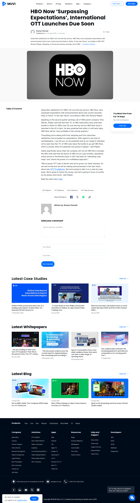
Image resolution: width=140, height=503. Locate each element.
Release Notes (95, 450)
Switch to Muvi (75, 455)
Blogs (73, 437)
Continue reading (89, 44)
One (26, 423)
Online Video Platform (38, 458)
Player (78, 423)
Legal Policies (16, 458)
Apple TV (54, 448)
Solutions (68, 4)
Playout (44, 423)
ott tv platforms (72, 190)
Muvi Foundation (17, 462)
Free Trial (116, 4)
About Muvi (15, 437)
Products (39, 4)
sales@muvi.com (56, 481)
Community (94, 443)
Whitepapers (75, 444)
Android (53, 441)
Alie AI (49, 4)
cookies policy (22, 500)
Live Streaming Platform (39, 451)
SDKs (112, 441)
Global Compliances (18, 455)
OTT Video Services (87, 190)
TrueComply (53, 423)
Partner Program (17, 444)
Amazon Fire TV (56, 462)
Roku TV (54, 465)
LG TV (53, 458)
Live (31, 423)
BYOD (113, 444)
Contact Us (15, 469)
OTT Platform (46, 190)
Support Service (96, 447)
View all (122, 278)
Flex (37, 423)
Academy (34, 448)
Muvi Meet (64, 423)
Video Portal (95, 454)
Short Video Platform (38, 441)
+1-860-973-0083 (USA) (76, 481)
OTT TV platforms (57, 169)
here (60, 179)
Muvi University (16, 465)
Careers (14, 441)
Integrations (114, 451)
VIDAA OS (54, 469)
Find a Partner (16, 448)
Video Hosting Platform (39, 455)
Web (52, 437)
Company (87, 4)
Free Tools (74, 451)
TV (72, 423)
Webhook (114, 448)
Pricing (58, 4)
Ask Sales (131, 4)
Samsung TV (55, 455)
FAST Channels (36, 462)
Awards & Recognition (18, 451)
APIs (112, 437)
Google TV (54, 451)
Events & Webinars (77, 441)
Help (77, 4)
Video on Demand (37, 444)
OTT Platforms (59, 190)
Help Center (94, 440)
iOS (52, 444)
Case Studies (75, 448)
